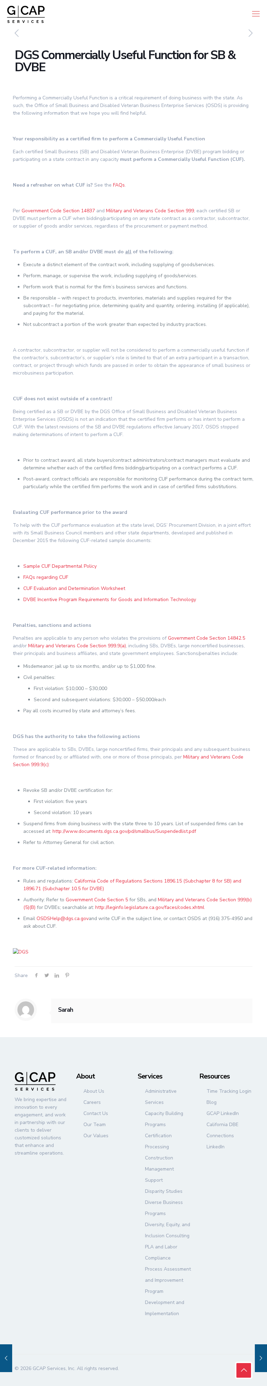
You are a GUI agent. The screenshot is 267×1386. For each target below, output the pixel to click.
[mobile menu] (256, 14)
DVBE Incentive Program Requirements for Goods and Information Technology (109, 599)
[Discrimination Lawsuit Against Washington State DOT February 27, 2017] (261, 1358)
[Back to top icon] (243, 1370)
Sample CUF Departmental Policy (60, 566)
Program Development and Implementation (164, 1302)
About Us (93, 1091)
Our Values (95, 1135)
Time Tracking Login (229, 1091)
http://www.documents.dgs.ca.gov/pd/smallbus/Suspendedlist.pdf (124, 831)
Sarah (65, 1010)
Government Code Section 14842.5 (206, 638)
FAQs (119, 185)
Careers (92, 1102)
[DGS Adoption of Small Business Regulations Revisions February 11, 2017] (6, 1358)
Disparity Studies (164, 1191)
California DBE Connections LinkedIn (222, 1135)
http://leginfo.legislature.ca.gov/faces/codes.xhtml (149, 907)
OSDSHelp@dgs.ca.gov (63, 918)
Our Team (94, 1124)
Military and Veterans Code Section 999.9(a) (77, 645)
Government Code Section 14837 (58, 210)
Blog (212, 1102)
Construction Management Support (159, 1169)
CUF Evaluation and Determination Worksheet (74, 588)
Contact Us (95, 1113)
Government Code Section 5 (97, 899)
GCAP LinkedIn (223, 1113)
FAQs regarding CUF (45, 577)
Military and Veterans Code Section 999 (150, 210)
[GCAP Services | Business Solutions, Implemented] (26, 14)
